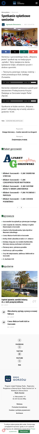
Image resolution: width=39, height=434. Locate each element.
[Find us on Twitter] (19, 347)
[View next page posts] (21, 207)
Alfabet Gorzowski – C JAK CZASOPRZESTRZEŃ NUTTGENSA (16, 181)
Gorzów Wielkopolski (14, 121)
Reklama (19, 404)
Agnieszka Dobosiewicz (13, 24)
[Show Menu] (37, 3)
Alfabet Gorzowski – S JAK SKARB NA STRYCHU (19, 174)
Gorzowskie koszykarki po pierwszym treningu (19, 222)
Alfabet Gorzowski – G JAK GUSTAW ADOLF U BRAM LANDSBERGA (18, 187)
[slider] (33, 82)
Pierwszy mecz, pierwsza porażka (15, 247)
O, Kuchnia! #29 (8, 259)
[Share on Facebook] (6, 51)
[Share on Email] (33, 51)
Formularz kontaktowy (19, 407)
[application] (20, 82)
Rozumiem (24, 431)
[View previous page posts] (17, 207)
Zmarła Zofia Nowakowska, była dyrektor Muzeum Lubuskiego (17, 231)
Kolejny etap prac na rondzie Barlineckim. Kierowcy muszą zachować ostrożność (18, 243)
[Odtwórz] (4, 82)
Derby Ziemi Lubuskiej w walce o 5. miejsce (18, 239)
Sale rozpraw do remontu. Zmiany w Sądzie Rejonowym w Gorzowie (18, 226)
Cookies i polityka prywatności (19, 410)
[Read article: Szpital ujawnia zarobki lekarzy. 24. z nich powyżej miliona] (20, 284)
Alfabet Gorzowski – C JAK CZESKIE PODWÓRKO (18, 200)
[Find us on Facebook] (19, 340)
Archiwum (19, 413)
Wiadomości (15, 12)
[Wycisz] (29, 82)
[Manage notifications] (3, 430)
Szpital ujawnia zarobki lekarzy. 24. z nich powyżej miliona (15, 301)
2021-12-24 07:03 (29, 24)
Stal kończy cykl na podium (13, 250)
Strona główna (6, 12)
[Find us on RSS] (19, 361)
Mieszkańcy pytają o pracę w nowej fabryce (22, 312)
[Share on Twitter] (15, 51)
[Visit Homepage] (21, 3)
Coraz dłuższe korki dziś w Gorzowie (16, 235)
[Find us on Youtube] (19, 354)
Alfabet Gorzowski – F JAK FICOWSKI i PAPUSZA (19, 193)
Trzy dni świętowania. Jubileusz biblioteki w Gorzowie (18, 255)
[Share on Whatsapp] (24, 51)
